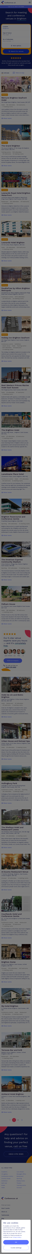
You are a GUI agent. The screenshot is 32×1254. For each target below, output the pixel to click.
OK (16, 1242)
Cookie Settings (16, 1248)
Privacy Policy (17, 1237)
